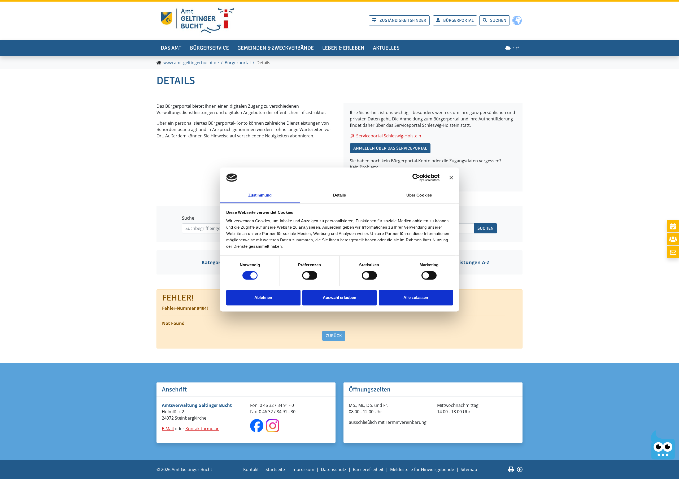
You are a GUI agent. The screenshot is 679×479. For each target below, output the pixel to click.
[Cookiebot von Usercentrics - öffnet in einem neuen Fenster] (416, 178)
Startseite (275, 469)
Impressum (302, 469)
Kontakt (251, 469)
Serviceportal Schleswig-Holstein (388, 136)
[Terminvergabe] (673, 226)
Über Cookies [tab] (419, 195)
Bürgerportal (238, 63)
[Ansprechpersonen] (673, 239)
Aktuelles (386, 48)
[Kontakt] (673, 252)
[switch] (309, 275)
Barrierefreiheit (368, 469)
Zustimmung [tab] (260, 195)
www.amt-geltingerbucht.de (191, 63)
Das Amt (171, 48)
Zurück (334, 335)
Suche (188, 218)
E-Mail (168, 429)
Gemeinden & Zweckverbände (275, 48)
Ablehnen (263, 297)
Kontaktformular (202, 429)
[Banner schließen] (451, 178)
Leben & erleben (343, 48)
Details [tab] (339, 195)
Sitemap (469, 469)
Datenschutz (333, 469)
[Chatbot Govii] (662, 444)
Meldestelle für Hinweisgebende (422, 469)
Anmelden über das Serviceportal (390, 148)
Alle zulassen (415, 297)
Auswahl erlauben (339, 297)
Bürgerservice (209, 48)
